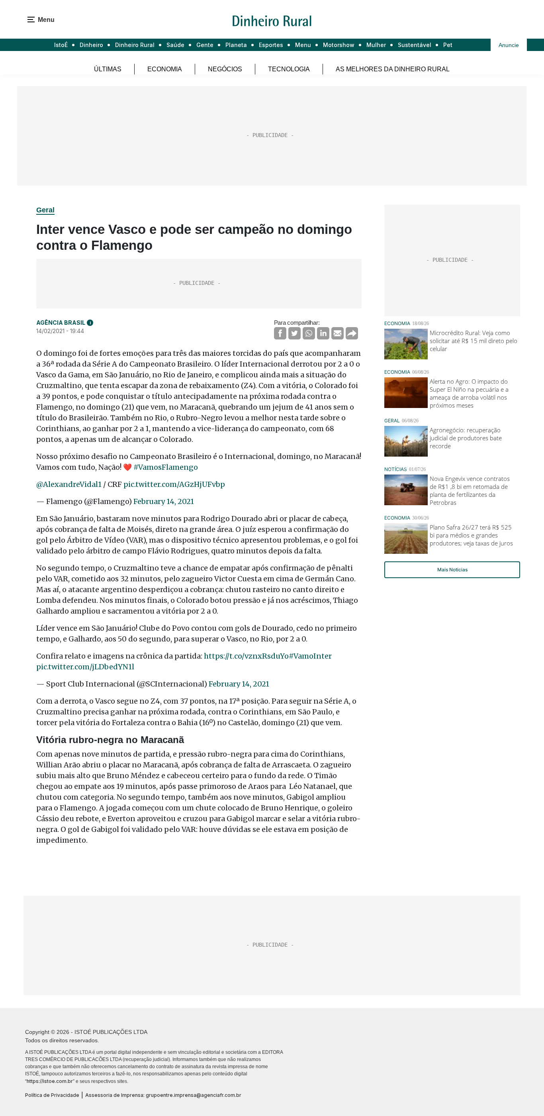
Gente (204, 44)
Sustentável (414, 44)
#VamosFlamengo (165, 467)
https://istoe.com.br (50, 1081)
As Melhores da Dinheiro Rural (393, 69)
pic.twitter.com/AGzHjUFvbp (174, 484)
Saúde (175, 44)
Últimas (107, 69)
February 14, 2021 (163, 501)
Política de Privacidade (52, 1095)
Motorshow (338, 44)
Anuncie (509, 45)
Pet (447, 44)
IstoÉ (61, 44)
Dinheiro (91, 44)
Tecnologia (289, 69)
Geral (45, 210)
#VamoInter (310, 656)
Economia (164, 69)
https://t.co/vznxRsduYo (246, 656)
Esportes (271, 44)
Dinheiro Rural (135, 44)
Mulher (376, 44)
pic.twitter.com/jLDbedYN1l (85, 666)
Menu (303, 44)
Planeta (236, 44)
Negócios (225, 69)
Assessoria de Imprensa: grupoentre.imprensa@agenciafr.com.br (163, 1095)
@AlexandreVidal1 (69, 484)
